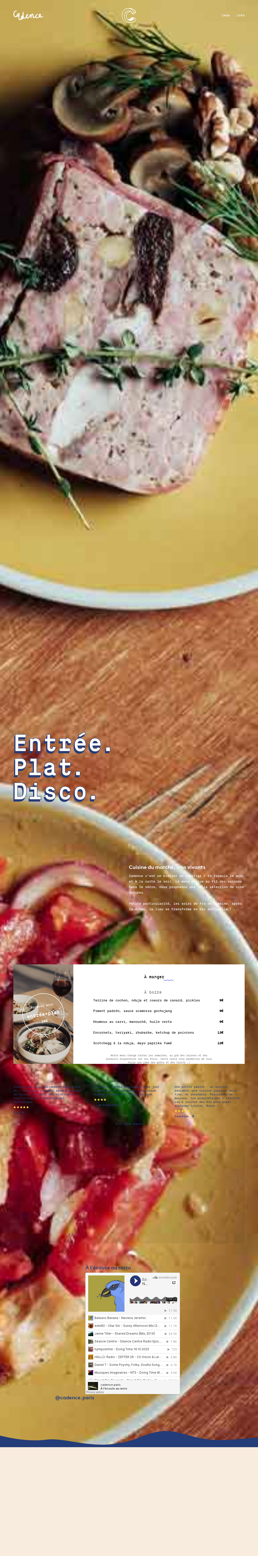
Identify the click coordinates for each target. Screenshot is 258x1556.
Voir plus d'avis (128, 1124)
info (241, 15)
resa (226, 15)
